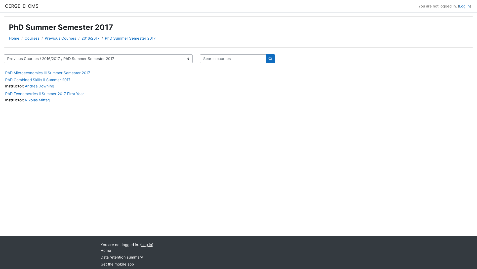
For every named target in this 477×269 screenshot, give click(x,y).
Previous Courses (60, 38)
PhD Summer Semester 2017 (130, 38)
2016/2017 (90, 38)
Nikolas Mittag (37, 100)
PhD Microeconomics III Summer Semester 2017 (47, 72)
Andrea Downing (39, 86)
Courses (32, 38)
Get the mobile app (117, 264)
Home (14, 38)
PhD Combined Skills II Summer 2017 (38, 79)
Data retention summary (122, 257)
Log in (464, 6)
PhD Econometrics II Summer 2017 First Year (44, 93)
